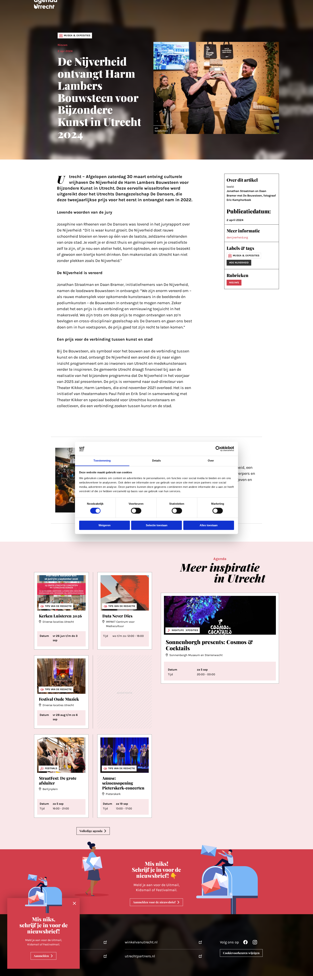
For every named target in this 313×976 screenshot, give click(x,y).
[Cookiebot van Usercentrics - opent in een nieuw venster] (218, 449)
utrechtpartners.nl (140, 956)
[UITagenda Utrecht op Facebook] (245, 943)
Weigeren (104, 525)
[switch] (136, 511)
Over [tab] (211, 460)
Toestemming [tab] (102, 460)
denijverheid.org (237, 237)
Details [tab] (156, 460)
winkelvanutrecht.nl (141, 942)
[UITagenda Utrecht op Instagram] (255, 943)
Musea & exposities (77, 35)
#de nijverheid (239, 262)
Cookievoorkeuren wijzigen (241, 953)
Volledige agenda (91, 831)
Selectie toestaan (156, 525)
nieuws (234, 282)
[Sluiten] (74, 903)
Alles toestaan (209, 525)
